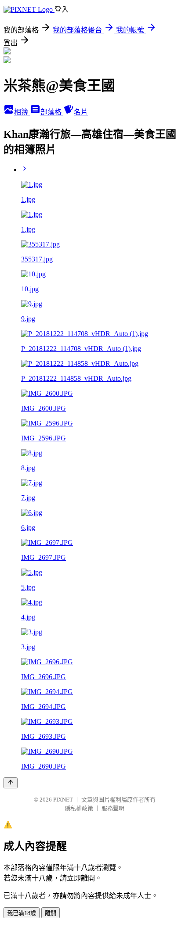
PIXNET (63, 799)
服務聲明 (113, 808)
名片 (81, 112)
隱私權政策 (79, 808)
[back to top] (11, 782)
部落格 (51, 112)
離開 (50, 913)
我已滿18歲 (21, 913)
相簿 (22, 112)
